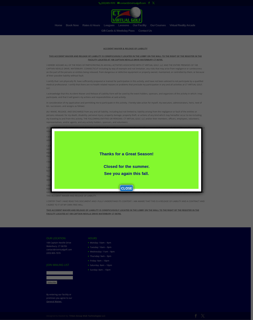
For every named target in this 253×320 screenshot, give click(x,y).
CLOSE (126, 188)
